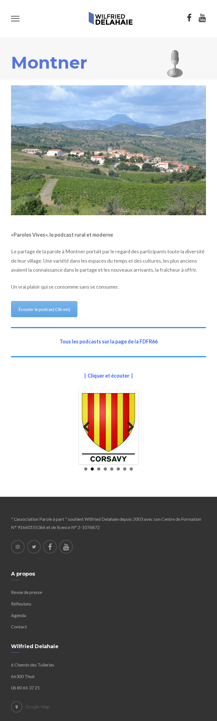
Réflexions (21, 603)
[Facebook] (50, 547)
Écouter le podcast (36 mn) (44, 309)
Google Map (37, 706)
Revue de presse (26, 592)
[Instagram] (18, 547)
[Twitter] (34, 547)
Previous (88, 427)
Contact (19, 626)
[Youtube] (66, 547)
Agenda (18, 615)
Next (128, 427)
